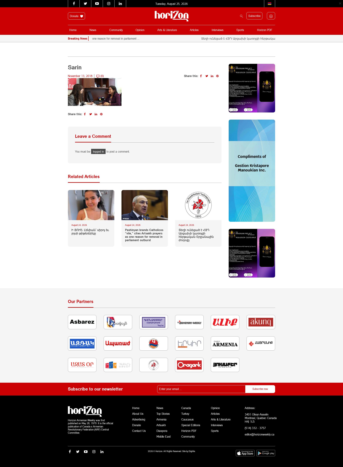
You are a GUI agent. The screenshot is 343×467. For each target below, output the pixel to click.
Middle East (163, 436)
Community (116, 30)
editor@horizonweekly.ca (259, 434)
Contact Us (139, 430)
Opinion (140, 30)
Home (72, 30)
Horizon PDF (264, 30)
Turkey (185, 413)
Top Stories (163, 413)
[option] (98, 38)
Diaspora (161, 430)
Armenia (161, 419)
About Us (137, 413)
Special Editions (190, 425)
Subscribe (254, 15)
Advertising (138, 419)
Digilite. (192, 451)
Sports (240, 30)
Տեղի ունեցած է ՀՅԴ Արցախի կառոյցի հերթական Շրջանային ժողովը (243, 38)
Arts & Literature (167, 30)
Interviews (217, 30)
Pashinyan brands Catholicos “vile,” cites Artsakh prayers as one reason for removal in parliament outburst (144, 235)
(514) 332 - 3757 (255, 428)
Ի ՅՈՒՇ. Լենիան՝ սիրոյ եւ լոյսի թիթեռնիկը (90, 231)
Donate (74, 16)
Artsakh (161, 425)
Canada (186, 408)
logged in (98, 151)
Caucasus (187, 419)
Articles (194, 30)
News (93, 30)
